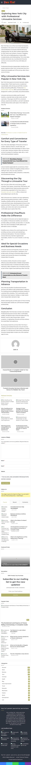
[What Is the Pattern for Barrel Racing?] (5, 522)
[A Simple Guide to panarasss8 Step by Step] (15, 734)
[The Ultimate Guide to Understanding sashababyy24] (25, 734)
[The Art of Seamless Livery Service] (5, 655)
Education (4, 688)
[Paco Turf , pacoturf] (9, 2)
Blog (3, 681)
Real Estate (4, 690)
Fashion (4, 692)
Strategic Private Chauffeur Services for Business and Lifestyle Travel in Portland (22, 410)
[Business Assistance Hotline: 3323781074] (5, 516)
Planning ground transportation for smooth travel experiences (6, 427)
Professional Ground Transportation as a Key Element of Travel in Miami (22, 427)
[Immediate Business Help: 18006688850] (5, 509)
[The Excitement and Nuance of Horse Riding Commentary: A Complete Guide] (5, 530)
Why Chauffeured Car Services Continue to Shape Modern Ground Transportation (7, 410)
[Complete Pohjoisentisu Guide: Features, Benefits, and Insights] (25, 740)
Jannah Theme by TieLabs (22, 757)
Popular (5, 502)
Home (3, 8)
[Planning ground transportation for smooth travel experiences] (8, 420)
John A (4, 22)
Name (3, 460)
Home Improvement (6, 683)
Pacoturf (4, 667)
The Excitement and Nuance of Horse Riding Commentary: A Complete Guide (19, 528)
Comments (25, 502)
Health (3, 679)
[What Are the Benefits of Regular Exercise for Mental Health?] (5, 648)
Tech (3, 674)
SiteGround (19, 759)
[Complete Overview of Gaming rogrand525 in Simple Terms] (15, 746)
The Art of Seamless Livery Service (19, 653)
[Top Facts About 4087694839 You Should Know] (5, 740)
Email (2, 466)
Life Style (4, 676)
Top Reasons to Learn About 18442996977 (15, 565)
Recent (15, 502)
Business (4, 672)
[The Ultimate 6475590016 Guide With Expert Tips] (5, 745)
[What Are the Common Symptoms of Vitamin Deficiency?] (5, 639)
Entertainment (5, 697)
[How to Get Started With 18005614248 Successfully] (15, 740)
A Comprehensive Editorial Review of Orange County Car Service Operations (19, 123)
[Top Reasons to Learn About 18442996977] (5, 632)
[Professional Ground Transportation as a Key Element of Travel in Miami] (23, 420)
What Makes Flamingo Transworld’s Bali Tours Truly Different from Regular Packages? (19, 114)
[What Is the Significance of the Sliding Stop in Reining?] (5, 539)
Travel (7, 8)
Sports (3, 695)
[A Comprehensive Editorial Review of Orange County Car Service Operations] (5, 123)
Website (3, 471)
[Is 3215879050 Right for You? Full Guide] (25, 745)
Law (3, 699)
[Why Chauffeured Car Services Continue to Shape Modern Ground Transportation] (8, 403)
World (3, 669)
